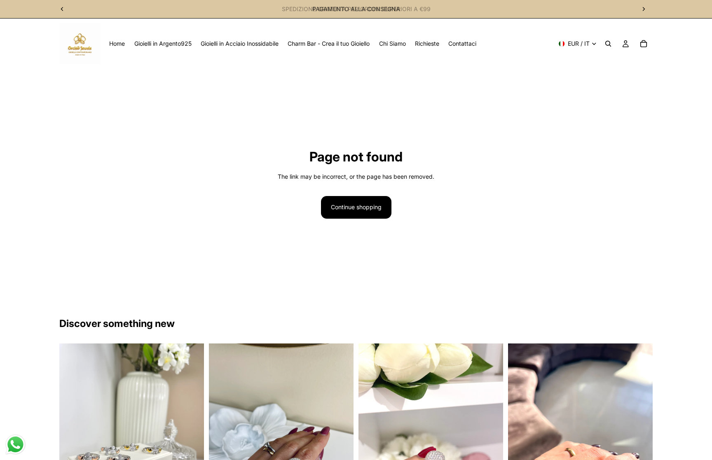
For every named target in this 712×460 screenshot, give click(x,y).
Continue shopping (356, 206)
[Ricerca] (608, 44)
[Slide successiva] (644, 9)
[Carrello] (644, 44)
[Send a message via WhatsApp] (15, 444)
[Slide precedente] (62, 9)
